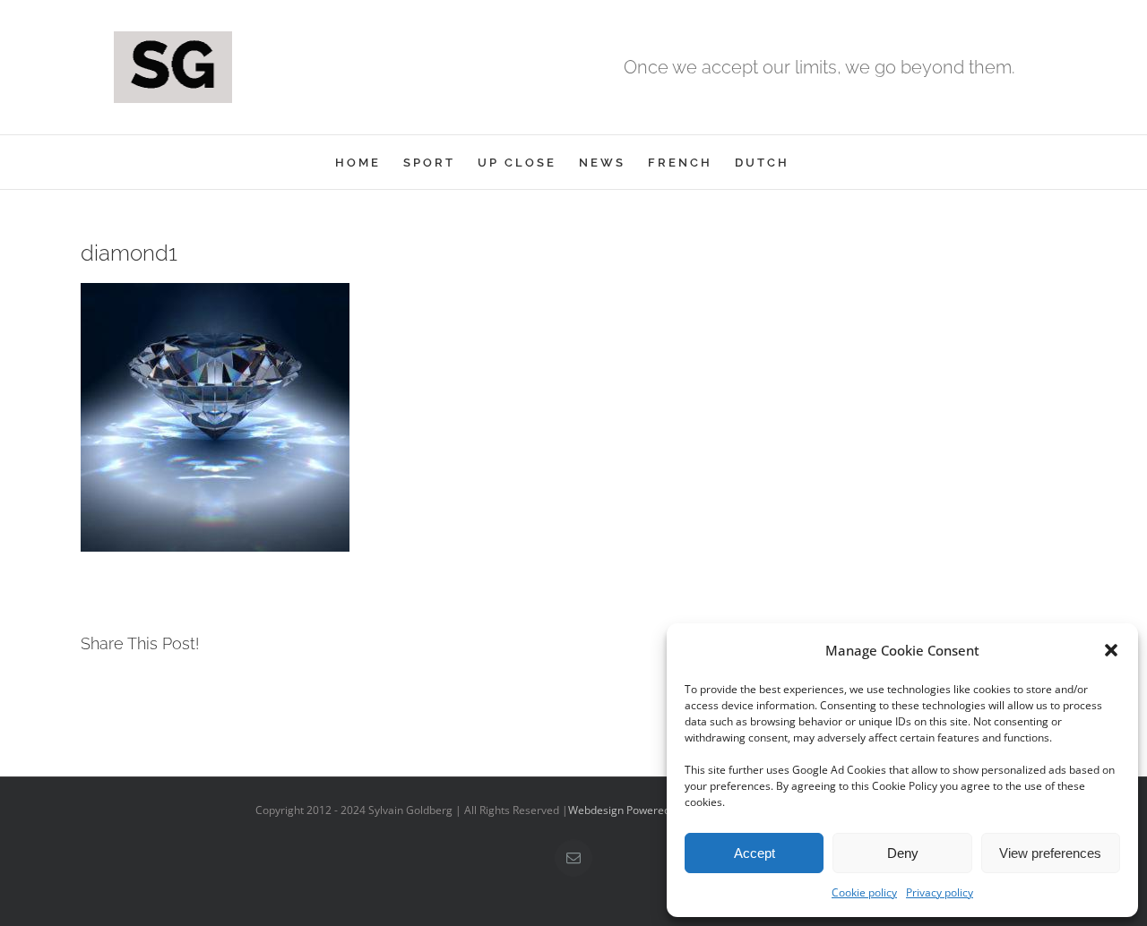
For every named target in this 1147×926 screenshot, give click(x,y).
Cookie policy (864, 892)
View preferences (1050, 853)
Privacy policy (939, 892)
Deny (902, 853)
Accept (754, 853)
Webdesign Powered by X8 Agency (653, 810)
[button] (1111, 650)
